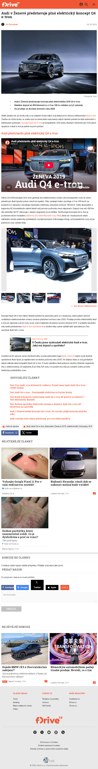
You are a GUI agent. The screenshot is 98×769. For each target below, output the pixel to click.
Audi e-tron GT (68, 356)
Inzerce (45, 702)
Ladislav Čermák (57, 494)
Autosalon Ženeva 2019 (55, 426)
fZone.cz (73, 706)
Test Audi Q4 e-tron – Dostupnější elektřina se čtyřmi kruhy (41, 392)
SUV (90, 426)
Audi (28, 426)
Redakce (5, 494)
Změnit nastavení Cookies (49, 745)
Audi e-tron (91, 115)
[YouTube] (49, 733)
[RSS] (63, 733)
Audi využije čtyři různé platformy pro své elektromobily (40, 418)
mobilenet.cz (74, 699)
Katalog (16, 702)
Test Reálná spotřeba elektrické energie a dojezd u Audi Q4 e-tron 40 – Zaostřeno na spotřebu (46, 405)
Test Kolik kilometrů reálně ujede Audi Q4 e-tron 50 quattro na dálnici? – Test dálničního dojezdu (47, 398)
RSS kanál (46, 706)
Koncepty (83, 426)
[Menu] (94, 5)
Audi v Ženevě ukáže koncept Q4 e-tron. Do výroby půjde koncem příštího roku (48, 412)
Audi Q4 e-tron (37, 426)
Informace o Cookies (49, 742)
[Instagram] (56, 733)
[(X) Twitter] (42, 733)
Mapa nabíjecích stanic (22, 706)
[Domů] (10, 4)
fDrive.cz (72, 702)
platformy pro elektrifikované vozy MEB (43, 215)
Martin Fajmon (8, 549)
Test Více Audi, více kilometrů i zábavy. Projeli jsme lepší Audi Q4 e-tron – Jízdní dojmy (48, 386)
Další (65, 587)
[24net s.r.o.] (49, 762)
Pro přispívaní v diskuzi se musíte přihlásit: (18, 577)
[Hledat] (86, 5)
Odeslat (11, 609)
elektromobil (72, 426)
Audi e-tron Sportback (32, 326)
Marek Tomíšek (15, 681)
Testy (15, 699)
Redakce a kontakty (50, 699)
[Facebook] (35, 733)
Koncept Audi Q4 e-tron (31, 123)
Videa (15, 709)
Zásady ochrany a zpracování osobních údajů (49, 749)
